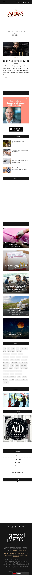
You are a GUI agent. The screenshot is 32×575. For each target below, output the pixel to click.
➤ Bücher (17, 469)
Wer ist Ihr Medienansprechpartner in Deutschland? (20, 160)
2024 (22, 348)
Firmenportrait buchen (21, 553)
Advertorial (11, 351)
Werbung (18, 379)
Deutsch (19, 573)
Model (16, 368)
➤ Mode (17, 462)
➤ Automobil (17, 459)
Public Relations (16, 371)
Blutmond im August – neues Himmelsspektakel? (16, 333)
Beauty (21, 354)
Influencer (6, 362)
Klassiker (14, 362)
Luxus (17, 365)
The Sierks (13, 376)
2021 (9, 348)
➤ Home (17, 456)
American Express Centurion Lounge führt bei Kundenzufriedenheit (16, 287)
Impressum (16, 556)
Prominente (6, 371)
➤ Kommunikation (17, 472)
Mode (10, 368)
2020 (4, 348)
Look (12, 365)
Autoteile (14, 354)
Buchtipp (5, 356)
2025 (26, 348)
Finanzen (5, 359)
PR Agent (23, 550)
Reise (12, 373)
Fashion (24, 356)
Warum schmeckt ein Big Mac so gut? (16, 266)
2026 (4, 351)
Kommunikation (23, 362)
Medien (5, 368)
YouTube (5, 382)
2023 (17, 348)
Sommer (5, 376)
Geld (11, 359)
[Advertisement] (16, 202)
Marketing (24, 365)
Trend (24, 376)
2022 (13, 348)
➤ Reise (17, 466)
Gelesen (17, 359)
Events (18, 356)
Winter (25, 379)
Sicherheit (19, 373)
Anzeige (19, 351)
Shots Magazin (13, 550)
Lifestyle (5, 365)
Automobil (6, 354)
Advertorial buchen (8, 553)
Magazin (16, 57)
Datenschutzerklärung (20, 555)
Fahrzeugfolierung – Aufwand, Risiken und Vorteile (16, 243)
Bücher (12, 356)
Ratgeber (6, 373)
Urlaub (5, 379)
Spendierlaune (9, 555)
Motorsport (23, 368)
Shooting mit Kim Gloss (16, 61)
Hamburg (24, 359)
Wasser (12, 379)
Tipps (19, 376)
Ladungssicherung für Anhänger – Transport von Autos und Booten (16, 310)
